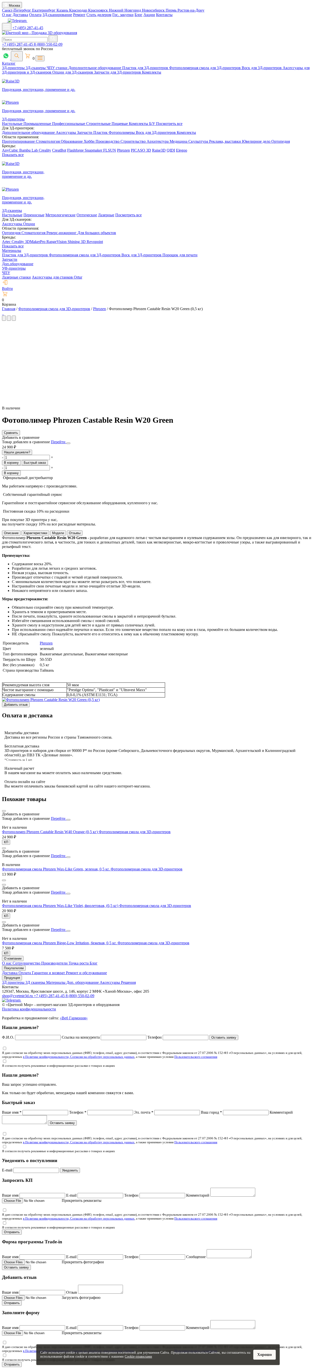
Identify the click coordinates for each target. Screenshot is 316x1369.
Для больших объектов (97, 233)
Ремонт (79, 15)
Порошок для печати (180, 255)
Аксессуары (66, 132)
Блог (138, 15)
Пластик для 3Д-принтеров (145, 68)
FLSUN (109, 150)
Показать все (13, 155)
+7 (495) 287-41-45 (27, 28)
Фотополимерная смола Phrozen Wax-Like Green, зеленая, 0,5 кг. (56, 869)
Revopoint (95, 242)
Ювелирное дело (256, 141)
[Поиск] (17, 56)
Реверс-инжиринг (62, 233)
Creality (45, 150)
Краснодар (78, 10)
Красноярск (98, 10)
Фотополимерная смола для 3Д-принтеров (205, 68)
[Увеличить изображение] (2, 313)
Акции (149, 15)
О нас (7, 15)
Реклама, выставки (225, 141)
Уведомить (70, 1170)
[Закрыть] (68, 443)
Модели (58, 533)
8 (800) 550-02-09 (48, 44)
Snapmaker (94, 150)
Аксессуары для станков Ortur (57, 277)
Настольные (12, 123)
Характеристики (35, 533)
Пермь (172, 10)
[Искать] (53, 38)
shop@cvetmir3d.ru (18, 996)
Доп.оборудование (17, 264)
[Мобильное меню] (6, 27)
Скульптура (198, 141)
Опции (29, 224)
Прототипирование (19, 141)
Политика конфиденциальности (29, 1009)
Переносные (33, 215)
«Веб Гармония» (74, 1018)
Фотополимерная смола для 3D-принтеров (135, 832)
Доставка (20, 15)
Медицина (179, 141)
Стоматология (48, 141)
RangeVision (57, 242)
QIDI (171, 150)
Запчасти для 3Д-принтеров (118, 72)
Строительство (133, 141)
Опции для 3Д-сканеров (73, 72)
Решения (128, 982)
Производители (55, 963)
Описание (11, 533)
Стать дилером (98, 15)
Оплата (35, 15)
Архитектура (158, 141)
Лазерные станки (16, 277)
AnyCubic (10, 150)
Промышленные (37, 123)
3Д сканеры (35, 982)
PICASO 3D (141, 150)
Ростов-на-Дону (191, 10)
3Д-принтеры (14, 68)
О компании (12, 958)
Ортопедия (280, 141)
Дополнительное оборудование (95, 68)
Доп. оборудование (83, 982)
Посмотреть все (169, 123)
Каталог (9, 63)
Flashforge (76, 150)
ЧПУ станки (57, 68)
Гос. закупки (123, 15)
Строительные (99, 123)
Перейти (58, 442)
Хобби (90, 141)
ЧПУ (6, 273)
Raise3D (159, 150)
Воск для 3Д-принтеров (262, 68)
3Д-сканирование (57, 15)
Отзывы (74, 533)
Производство (108, 141)
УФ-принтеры (14, 268)
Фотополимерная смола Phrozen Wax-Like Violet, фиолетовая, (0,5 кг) (60, 906)
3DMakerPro (35, 242)
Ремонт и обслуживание (86, 973)
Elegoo (181, 150)
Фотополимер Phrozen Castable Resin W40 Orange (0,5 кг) (50, 832)
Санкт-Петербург (17, 10)
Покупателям (14, 968)
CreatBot (59, 150)
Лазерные (106, 215)
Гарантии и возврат (49, 973)
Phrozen (123, 150)
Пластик (101, 132)
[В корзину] (4, 880)
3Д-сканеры (36, 68)
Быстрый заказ (35, 462)
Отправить (12, 1232)
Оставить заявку (223, 1037)
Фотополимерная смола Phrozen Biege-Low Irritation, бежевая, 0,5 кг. (60, 943)
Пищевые (120, 123)
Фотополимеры (122, 132)
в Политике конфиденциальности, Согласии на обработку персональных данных (79, 1057)
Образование (72, 141)
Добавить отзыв (16, 704)
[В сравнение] (4, 811)
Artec (7, 242)
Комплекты (151, 72)
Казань (63, 10)
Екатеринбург (44, 10)
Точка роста (79, 963)
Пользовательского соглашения (195, 1057)
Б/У (152, 123)
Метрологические (60, 215)
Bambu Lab (29, 150)
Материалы (11, 250)
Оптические (87, 215)
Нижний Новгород (125, 10)
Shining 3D (77, 242)
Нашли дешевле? (17, 452)
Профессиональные (69, 123)
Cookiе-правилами (138, 1356)
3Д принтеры (13, 982)
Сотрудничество (27, 963)
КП (6, 842)
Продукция (12, 978)
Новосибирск (154, 10)
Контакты (164, 15)
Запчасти (85, 132)
